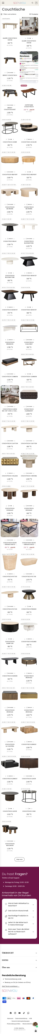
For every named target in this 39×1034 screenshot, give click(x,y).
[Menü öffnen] (3, 3)
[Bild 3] (30, 38)
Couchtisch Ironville (29, 677)
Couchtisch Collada (10, 476)
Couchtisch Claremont (29, 410)
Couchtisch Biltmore (10, 208)
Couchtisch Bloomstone (29, 242)
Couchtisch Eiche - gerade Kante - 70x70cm (29, 543)
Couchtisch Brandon (10, 343)
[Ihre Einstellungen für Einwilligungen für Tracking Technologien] (35, 1030)
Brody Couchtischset (10, 108)
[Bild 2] (8, 72)
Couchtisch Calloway (29, 343)
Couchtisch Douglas (10, 509)
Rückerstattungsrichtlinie (13, 1023)
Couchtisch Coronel (29, 476)
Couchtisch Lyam (29, 811)
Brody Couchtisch (10, 75)
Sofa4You (21, 1028)
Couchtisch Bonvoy (29, 275)
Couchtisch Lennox (29, 744)
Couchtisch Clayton (10, 443)
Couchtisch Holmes (28, 641)
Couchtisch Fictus (10, 576)
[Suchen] (32, 3)
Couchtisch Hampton (10, 642)
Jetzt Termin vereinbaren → (10, 986)
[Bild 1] (27, 38)
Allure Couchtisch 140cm (10, 39)
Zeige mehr (19, 859)
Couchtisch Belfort (10, 174)
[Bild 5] (12, 72)
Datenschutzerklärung (21, 1018)
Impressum (10, 1018)
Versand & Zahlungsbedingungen (21, 1021)
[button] (19, 904)
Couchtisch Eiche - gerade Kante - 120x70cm (10, 543)
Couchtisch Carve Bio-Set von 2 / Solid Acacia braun (10, 410)
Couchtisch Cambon (10, 376)
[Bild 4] (11, 72)
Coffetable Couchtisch (29, 106)
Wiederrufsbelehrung (28, 1023)
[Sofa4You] (19, 3)
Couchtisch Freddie (29, 609)
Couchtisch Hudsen (9, 676)
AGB (30, 1018)
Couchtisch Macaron (10, 844)
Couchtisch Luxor (29, 779)
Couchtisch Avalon (28, 142)
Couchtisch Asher (10, 142)
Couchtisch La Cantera (10, 745)
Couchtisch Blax (9, 241)
